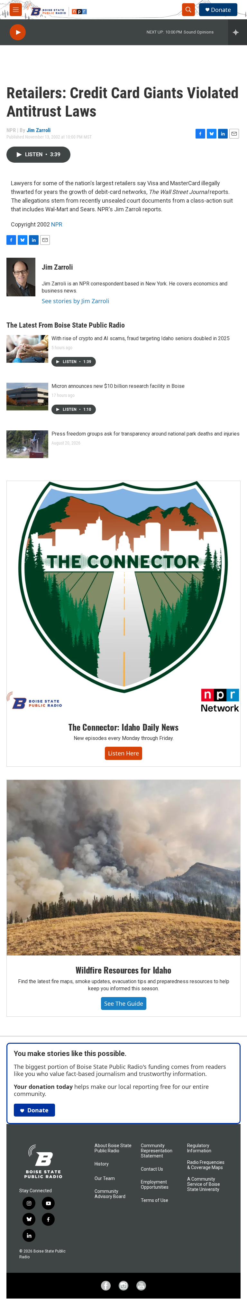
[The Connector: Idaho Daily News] (123, 597)
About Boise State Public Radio (113, 1148)
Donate (221, 9)
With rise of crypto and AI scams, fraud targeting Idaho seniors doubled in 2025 (140, 338)
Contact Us (152, 1169)
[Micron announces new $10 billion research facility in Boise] (27, 396)
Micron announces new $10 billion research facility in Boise (118, 386)
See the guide (123, 1003)
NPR (56, 224)
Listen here (123, 753)
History (102, 1164)
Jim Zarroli (38, 130)
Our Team (105, 1178)
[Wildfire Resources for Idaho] (123, 867)
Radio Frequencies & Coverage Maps (205, 1165)
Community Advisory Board (110, 1194)
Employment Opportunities (155, 1185)
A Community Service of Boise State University (203, 1184)
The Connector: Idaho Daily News (123, 727)
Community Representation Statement (156, 1150)
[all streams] (237, 32)
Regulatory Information (199, 1148)
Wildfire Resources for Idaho (123, 970)
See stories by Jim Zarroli (75, 301)
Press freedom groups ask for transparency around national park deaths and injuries (145, 434)
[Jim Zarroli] (20, 277)
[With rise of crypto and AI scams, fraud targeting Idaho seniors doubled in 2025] (27, 349)
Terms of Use (154, 1200)
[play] (18, 32)
